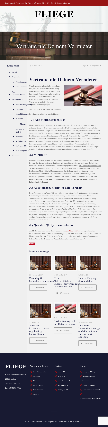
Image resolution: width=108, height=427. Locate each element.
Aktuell (14, 72)
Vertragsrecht (21, 145)
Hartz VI (36, 394)
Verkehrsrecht (21, 141)
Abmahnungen (21, 82)
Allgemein (16, 76)
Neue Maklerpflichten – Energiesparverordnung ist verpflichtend (67, 282)
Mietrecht (19, 118)
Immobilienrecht (22, 114)
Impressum (52, 421)
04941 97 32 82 (43, 3)
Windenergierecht (23, 150)
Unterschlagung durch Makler (87, 279)
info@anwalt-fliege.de (61, 3)
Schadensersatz (21, 86)
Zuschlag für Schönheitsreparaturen (42, 279)
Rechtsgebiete (17, 99)
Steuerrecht (16, 155)
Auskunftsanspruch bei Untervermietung (65, 322)
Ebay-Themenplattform (18, 93)
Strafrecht (19, 136)
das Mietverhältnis (73, 230)
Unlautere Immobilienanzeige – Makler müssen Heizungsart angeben (89, 331)
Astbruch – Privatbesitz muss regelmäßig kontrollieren (39, 330)
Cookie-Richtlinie (75, 421)
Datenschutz (62, 421)
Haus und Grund (89, 385)
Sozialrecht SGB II (20, 130)
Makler (23, 124)
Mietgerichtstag (89, 371)
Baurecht (19, 109)
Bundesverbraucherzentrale (90, 398)
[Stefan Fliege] (54, 14)
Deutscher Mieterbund (91, 389)
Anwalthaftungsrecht (24, 104)
